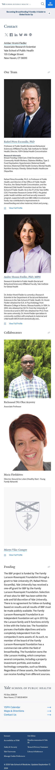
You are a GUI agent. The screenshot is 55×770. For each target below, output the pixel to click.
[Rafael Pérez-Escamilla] (27, 108)
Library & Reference (35, 751)
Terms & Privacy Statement (38, 747)
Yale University (10, 751)
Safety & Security (10, 747)
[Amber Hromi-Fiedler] (27, 243)
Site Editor (32, 736)
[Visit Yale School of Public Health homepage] (27, 688)
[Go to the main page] (17, 4)
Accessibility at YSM (11, 740)
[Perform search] (42, 4)
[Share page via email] (25, 34)
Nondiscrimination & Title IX (38, 741)
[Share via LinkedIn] (16, 34)
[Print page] (30, 34)
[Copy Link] (49, 72)
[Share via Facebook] (11, 34)
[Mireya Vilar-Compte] (27, 516)
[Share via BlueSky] (20, 34)
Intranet (7, 736)
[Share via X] (6, 34)
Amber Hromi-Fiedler (15, 43)
